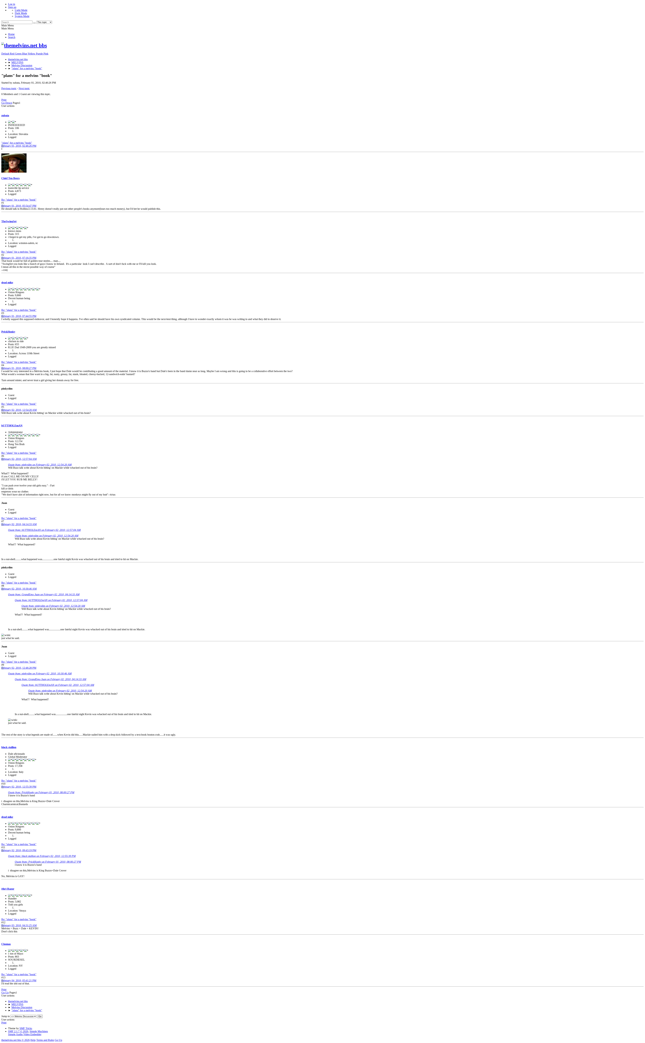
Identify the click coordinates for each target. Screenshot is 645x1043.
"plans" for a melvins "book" (16, 142)
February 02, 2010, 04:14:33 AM (19, 524)
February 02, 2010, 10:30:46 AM (19, 588)
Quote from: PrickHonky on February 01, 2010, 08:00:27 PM (41, 792)
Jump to (5, 1016)
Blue (25, 53)
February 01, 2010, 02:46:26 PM (18, 145)
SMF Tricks (25, 1028)
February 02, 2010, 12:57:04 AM (19, 459)
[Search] (34, 23)
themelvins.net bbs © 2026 (15, 1040)
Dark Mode (21, 13)
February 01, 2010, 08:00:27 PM (18, 368)
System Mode (22, 16)
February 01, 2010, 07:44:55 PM (18, 316)
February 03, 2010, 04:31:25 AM (19, 925)
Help (33, 1040)
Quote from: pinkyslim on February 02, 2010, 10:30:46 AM (40, 673)
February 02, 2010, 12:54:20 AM (19, 410)
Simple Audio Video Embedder (24, 1034)
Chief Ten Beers (10, 178)
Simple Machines (39, 1031)
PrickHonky (8, 331)
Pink (46, 53)
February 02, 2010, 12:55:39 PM (18, 786)
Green (18, 53)
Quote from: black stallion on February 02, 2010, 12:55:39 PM (42, 856)
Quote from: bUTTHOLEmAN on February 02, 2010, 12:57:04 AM (44, 530)
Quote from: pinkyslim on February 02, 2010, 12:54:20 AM (40, 464)
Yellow (32, 53)
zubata (5, 115)
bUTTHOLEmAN (12, 425)
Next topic (24, 88)
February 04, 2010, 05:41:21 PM (18, 980)
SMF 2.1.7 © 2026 (18, 1031)
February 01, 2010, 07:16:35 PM (18, 257)
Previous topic (8, 88)
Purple (40, 53)
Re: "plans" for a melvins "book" (18, 199)
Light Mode (21, 10)
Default (5, 53)
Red (12, 53)
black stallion (8, 747)
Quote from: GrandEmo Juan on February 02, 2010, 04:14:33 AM (43, 594)
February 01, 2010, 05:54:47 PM (18, 205)
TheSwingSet (8, 221)
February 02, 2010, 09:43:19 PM (18, 850)
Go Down (6, 102)
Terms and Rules (45, 1040)
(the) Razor (7, 888)
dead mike (7, 282)
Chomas (6, 944)
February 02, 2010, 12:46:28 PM (18, 667)
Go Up (5, 992)
